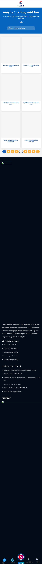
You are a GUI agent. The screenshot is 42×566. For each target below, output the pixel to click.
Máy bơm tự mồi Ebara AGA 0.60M (11, 66)
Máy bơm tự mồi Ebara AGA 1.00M (11, 103)
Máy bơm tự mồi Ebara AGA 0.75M (31, 66)
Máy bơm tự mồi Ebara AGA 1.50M (31, 103)
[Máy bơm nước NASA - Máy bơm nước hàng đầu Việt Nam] (21, 4)
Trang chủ (5, 16)
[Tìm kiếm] (39, 4)
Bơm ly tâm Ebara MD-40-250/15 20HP (11, 141)
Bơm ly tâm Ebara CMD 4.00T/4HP (31, 141)
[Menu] (3, 3)
